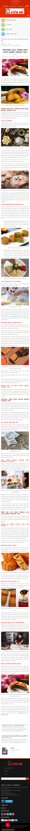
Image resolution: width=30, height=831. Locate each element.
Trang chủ (3, 43)
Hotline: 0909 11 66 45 (8, 829)
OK (27, 778)
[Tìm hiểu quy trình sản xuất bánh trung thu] (15, 67)
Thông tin (4, 805)
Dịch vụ (3, 808)
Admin (7, 56)
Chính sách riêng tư (8, 768)
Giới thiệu (6, 770)
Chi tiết (12, 752)
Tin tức (9, 43)
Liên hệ (5, 773)
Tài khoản (4, 798)
